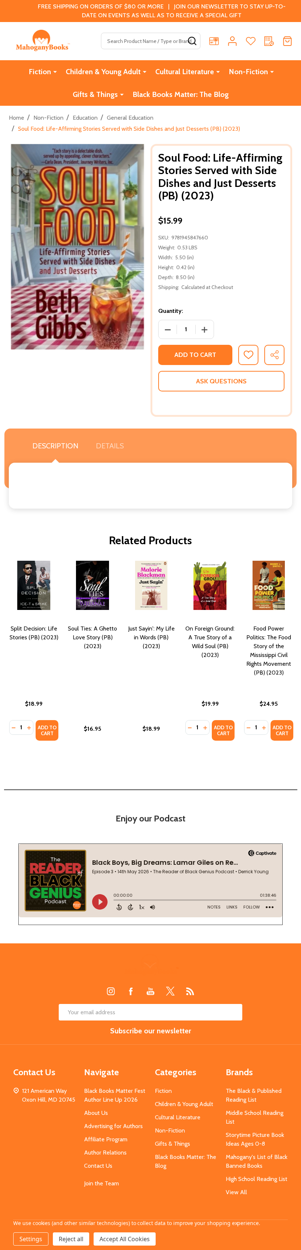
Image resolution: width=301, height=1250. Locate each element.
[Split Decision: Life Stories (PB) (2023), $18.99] (33, 585)
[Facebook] (131, 991)
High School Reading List (256, 1178)
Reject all (71, 1239)
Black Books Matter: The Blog (181, 94)
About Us (96, 1112)
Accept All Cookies (124, 1239)
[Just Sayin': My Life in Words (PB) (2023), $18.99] (151, 585)
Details (110, 445)
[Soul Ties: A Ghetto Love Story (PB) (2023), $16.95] (92, 585)
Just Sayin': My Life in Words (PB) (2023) (151, 637)
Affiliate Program (105, 1139)
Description (55, 445)
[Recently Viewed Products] (269, 41)
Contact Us (98, 1165)
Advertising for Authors (113, 1126)
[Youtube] (150, 991)
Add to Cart (195, 355)
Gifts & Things (95, 94)
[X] (170, 991)
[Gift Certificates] (214, 41)
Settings (30, 1239)
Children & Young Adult (103, 71)
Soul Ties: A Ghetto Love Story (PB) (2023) (92, 637)
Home (16, 117)
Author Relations (105, 1152)
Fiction (40, 71)
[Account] (232, 41)
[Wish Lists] (250, 41)
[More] (55, 71)
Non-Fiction (248, 71)
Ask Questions (221, 381)
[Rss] (190, 991)
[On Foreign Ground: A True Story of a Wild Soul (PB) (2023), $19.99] (210, 585)
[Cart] (287, 41)
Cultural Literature (184, 71)
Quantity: (170, 310)
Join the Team (101, 1183)
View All (236, 1192)
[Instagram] (111, 991)
